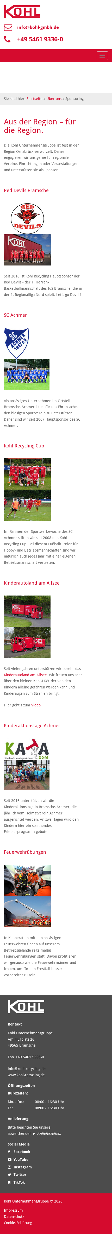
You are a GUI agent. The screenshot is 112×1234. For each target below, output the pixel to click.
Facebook (21, 1152)
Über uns (53, 99)
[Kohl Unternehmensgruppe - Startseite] (22, 11)
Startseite (34, 99)
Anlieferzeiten (48, 1133)
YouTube (20, 1159)
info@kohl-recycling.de (27, 1069)
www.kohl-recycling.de (26, 1075)
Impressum (13, 1210)
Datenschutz (14, 1216)
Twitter (19, 1175)
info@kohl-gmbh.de (38, 27)
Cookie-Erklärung (18, 1223)
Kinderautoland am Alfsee (25, 675)
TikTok (19, 1182)
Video (36, 705)
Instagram (22, 1167)
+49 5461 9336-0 (40, 39)
